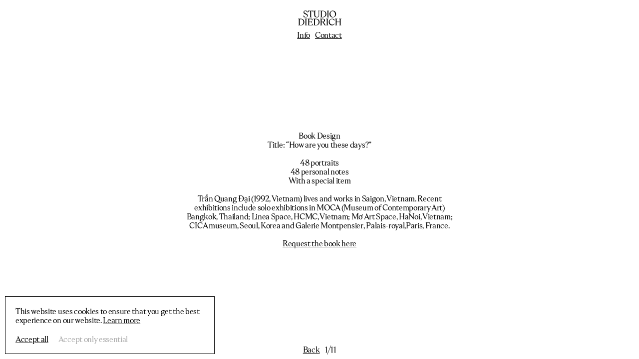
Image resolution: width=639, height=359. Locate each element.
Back (311, 349)
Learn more (121, 320)
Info (303, 34)
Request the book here (319, 243)
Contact (328, 34)
